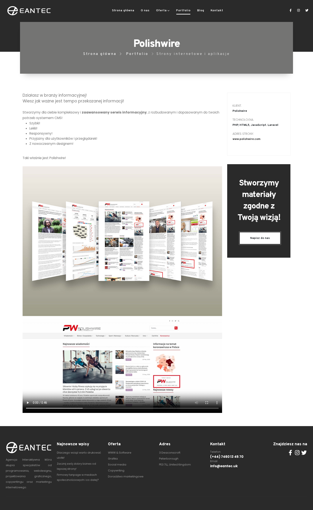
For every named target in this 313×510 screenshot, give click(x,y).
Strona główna (123, 10)
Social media (117, 464)
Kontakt (217, 10)
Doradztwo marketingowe (126, 476)
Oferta (161, 10)
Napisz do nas (260, 238)
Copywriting (116, 470)
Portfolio (183, 10)
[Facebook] (290, 10)
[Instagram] (298, 10)
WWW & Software (119, 452)
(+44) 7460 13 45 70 (226, 456)
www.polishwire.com (246, 139)
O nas (145, 10)
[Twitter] (306, 10)
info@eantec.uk (224, 466)
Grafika (113, 458)
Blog (200, 10)
